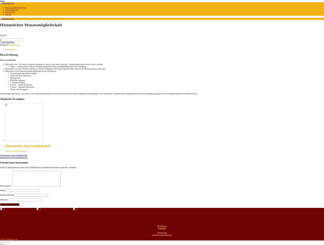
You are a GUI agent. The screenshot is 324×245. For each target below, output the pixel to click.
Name (2, 190)
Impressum (162, 233)
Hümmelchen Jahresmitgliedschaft (13, 158)
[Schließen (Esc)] (1, 242)
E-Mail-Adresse (7, 195)
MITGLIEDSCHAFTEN (15, 8)
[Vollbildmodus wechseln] (6, 242)
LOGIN (8, 14)
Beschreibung (10, 49)
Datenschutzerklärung (162, 235)
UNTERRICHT (11, 10)
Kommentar (6, 186)
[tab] (164, 49)
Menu (2, 1)
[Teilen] (4, 242)
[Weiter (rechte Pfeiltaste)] (4, 244)
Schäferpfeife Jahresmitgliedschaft (13, 155)
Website (3, 200)
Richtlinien (162, 226)
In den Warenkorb (7, 43)
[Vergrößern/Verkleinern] (9, 242)
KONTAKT (10, 12)
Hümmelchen (14, 45)
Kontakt (162, 228)
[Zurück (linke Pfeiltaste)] (1, 244)
